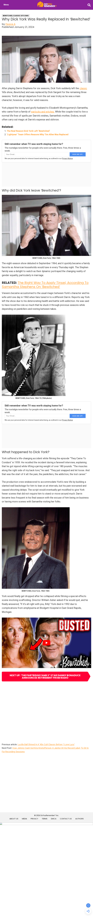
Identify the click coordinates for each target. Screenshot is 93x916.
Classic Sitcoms (21, 15)
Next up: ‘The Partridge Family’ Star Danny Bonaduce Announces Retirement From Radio (45, 676)
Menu (6, 5)
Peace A (10, 24)
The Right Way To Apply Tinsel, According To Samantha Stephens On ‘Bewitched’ (45, 284)
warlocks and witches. (42, 111)
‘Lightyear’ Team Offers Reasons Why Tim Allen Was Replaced (37, 134)
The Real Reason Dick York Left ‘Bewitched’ (28, 131)
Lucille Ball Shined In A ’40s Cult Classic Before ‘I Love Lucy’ (46, 744)
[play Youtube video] (46, 643)
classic (83, 88)
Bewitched (7, 15)
